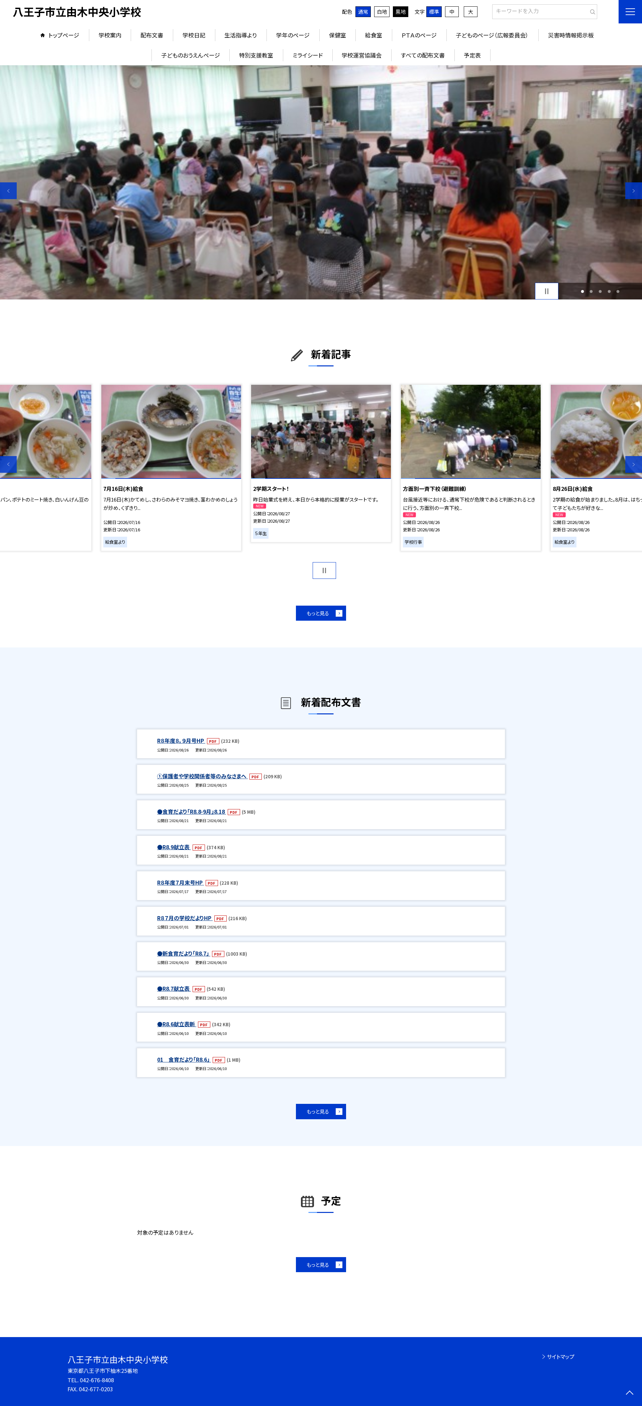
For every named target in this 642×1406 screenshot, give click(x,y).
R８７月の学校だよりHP (185, 918)
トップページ (63, 35)
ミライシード (308, 55)
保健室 (337, 35)
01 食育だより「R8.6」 (184, 1059)
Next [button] (633, 190)
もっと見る (318, 613)
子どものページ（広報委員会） (492, 35)
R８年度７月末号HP (180, 882)
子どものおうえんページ (190, 55)
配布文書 (151, 35)
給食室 (373, 35)
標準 (434, 11)
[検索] (591, 10)
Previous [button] (8, 190)
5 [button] (618, 291)
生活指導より (240, 35)
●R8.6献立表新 (176, 1024)
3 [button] (600, 291)
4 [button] (609, 291)
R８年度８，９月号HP (181, 740)
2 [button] (591, 291)
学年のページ (293, 35)
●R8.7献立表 (174, 988)
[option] (321, 182)
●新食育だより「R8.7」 (183, 953)
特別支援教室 (256, 55)
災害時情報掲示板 (571, 35)
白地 (382, 11)
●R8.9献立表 (174, 847)
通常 (363, 11)
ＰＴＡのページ (419, 35)
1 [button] (582, 291)
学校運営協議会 (362, 55)
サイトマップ (560, 1356)
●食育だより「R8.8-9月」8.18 (191, 811)
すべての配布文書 (423, 55)
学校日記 (194, 35)
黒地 (401, 11)
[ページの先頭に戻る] (629, 1393)
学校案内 (110, 35)
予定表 (472, 55)
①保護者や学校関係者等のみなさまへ (202, 776)
